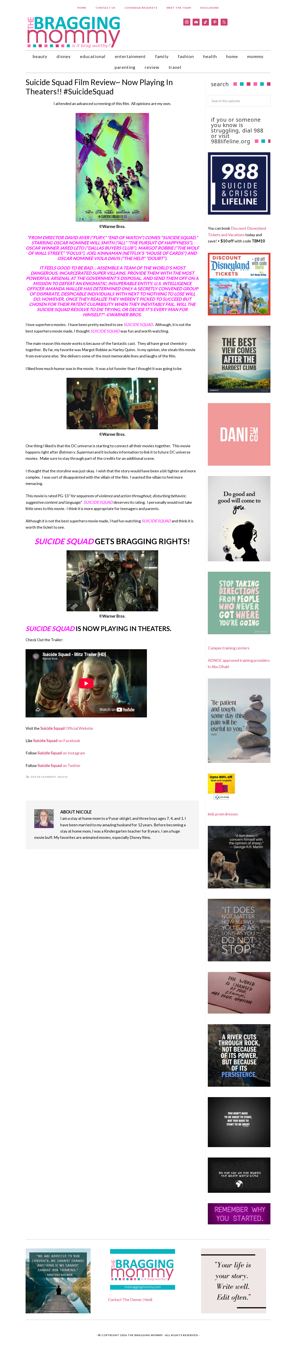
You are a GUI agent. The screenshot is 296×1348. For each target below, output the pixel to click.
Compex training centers (228, 648)
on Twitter (59, 765)
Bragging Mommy (74, 31)
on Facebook (56, 740)
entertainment (43, 776)
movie (63, 776)
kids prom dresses (223, 814)
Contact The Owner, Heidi (130, 1299)
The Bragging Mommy (145, 1335)
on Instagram (61, 753)
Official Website (66, 728)
